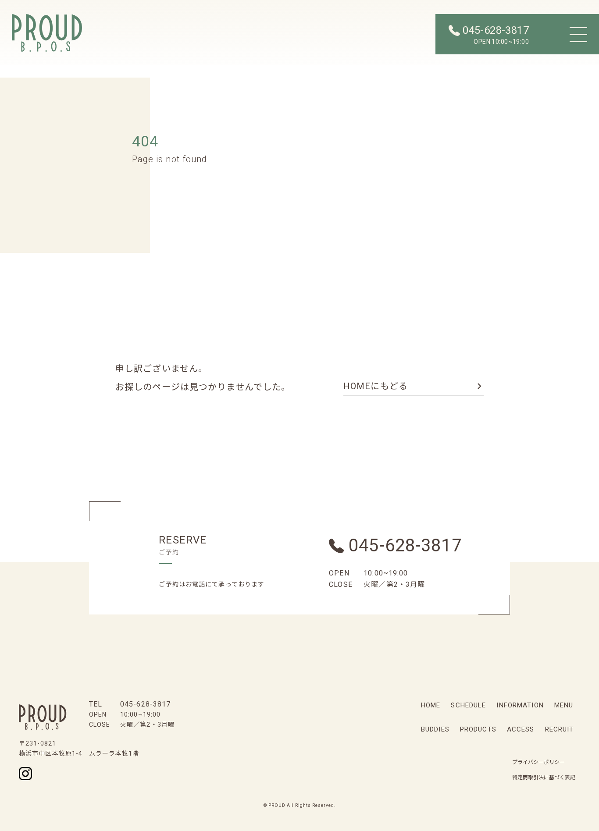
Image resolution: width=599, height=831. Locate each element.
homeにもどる (375, 386)
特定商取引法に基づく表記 (543, 777)
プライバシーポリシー (538, 762)
